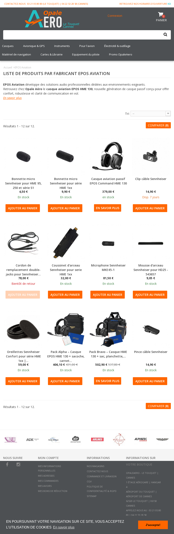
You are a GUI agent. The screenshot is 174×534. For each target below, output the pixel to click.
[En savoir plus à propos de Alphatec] (140, 439)
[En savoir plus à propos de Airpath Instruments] (119, 439)
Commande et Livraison (101, 476)
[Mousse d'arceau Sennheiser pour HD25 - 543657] (151, 243)
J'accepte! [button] (153, 525)
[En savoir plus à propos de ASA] (162, 439)
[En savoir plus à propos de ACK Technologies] (32, 439)
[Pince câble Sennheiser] (151, 329)
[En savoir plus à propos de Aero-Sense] (54, 439)
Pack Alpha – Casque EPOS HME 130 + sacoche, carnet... (65, 356)
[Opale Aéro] (52, 19)
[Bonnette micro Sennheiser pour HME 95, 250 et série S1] (23, 157)
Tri (127, 114)
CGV (89, 481)
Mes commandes (48, 480)
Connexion (115, 16)
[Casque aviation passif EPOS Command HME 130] (108, 157)
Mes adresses (46, 475)
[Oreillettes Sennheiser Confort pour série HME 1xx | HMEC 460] (23, 329)
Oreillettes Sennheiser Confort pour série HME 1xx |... (23, 356)
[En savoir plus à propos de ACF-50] (11, 439)
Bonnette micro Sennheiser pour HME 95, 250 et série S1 (23, 183)
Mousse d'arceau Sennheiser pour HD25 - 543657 (150, 269)
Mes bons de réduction (52, 491)
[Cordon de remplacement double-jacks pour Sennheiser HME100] (23, 243)
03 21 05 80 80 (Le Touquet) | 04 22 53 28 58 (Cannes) (57, 3)
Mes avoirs (45, 485)
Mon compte (48, 458)
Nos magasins (95, 466)
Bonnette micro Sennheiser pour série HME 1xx (66, 183)
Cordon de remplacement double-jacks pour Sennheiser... (23, 269)
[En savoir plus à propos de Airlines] (97, 439)
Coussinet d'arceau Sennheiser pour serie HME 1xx (66, 269)
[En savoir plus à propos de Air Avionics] (76, 439)
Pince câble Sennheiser (150, 352)
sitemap (92, 496)
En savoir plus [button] (63, 527)
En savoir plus (12, 98)
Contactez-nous (14, 3)
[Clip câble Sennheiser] (151, 157)
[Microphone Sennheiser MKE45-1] (108, 243)
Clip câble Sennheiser (150, 179)
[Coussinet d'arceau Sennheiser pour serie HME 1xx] (66, 243)
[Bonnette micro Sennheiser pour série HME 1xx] (66, 157)
